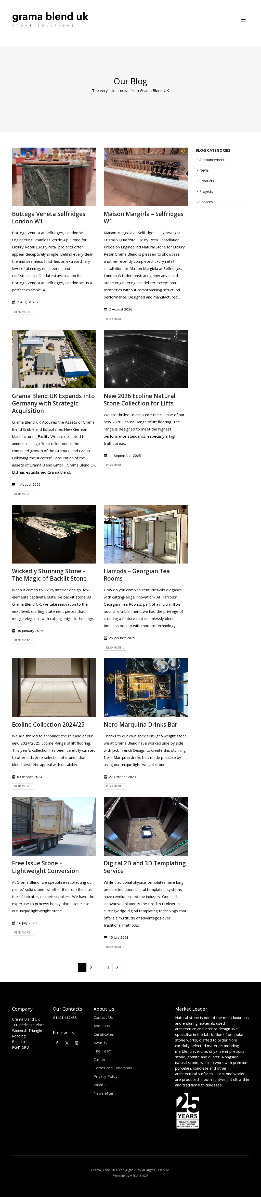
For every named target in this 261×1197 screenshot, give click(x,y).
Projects (206, 191)
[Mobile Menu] (245, 19)
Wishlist (100, 1084)
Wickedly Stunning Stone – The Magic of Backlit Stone (49, 574)
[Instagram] (77, 1042)
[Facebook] (57, 1042)
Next (117, 967)
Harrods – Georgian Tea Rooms (137, 574)
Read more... (23, 312)
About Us (102, 1025)
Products (206, 180)
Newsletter (104, 1093)
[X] (67, 1042)
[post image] (54, 177)
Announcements (212, 159)
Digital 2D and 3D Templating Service (145, 867)
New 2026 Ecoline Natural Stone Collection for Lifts (139, 399)
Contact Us (103, 1017)
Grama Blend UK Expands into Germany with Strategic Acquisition (53, 403)
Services (206, 201)
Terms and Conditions (113, 1067)
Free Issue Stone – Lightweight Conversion (45, 867)
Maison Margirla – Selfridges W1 (144, 217)
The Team (103, 1051)
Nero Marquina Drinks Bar (140, 724)
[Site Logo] (50, 19)
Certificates (104, 1034)
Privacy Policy (106, 1076)
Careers (101, 1059)
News (204, 170)
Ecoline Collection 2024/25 (48, 724)
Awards (100, 1042)
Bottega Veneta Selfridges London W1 (48, 217)
